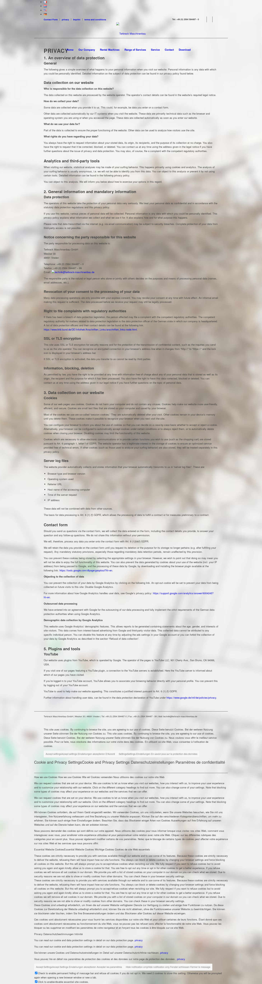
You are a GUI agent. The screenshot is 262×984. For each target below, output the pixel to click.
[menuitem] (52, 19)
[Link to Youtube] (215, 19)
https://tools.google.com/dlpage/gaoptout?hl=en (85, 570)
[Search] (195, 50)
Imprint (76, 19)
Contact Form (51, 19)
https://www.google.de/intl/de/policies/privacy (191, 697)
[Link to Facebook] (204, 19)
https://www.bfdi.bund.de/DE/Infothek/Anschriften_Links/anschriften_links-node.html (90, 329)
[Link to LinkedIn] (209, 19)
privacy (65, 19)
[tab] (131, 776)
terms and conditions (95, 19)
